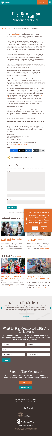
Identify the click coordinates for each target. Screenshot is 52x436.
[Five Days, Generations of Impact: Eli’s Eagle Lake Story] (13, 266)
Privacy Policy (22, 425)
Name (9, 193)
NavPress (16, 401)
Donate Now (25, 382)
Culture (10, 28)
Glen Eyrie (23, 401)
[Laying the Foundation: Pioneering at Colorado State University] (39, 266)
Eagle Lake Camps (33, 401)
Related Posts (8, 256)
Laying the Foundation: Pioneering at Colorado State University (38, 278)
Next (50, 308)
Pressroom (34, 399)
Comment (10, 171)
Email (8, 199)
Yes (35, 228)
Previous (1, 308)
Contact (17, 399)
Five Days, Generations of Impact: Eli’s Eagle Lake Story (12, 277)
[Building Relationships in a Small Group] (13, 228)
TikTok (30, 408)
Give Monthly (25, 387)
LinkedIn (25, 408)
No (44, 228)
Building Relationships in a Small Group (11, 240)
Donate (41, 2)
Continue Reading (6, 249)
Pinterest (27, 408)
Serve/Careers (25, 399)
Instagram (22, 408)
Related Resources (11, 218)
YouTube (32, 408)
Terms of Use (30, 425)
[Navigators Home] (26, 422)
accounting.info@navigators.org (19, 144)
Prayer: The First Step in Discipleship (36, 240)
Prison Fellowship (16, 34)
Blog (6, 28)
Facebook (20, 408)
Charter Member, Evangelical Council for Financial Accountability (29, 414)
